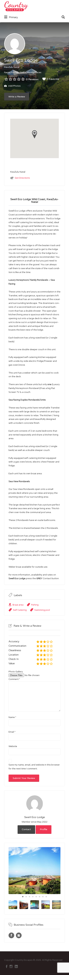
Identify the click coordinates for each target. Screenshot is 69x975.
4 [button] (32, 896)
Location (14, 654)
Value (12, 663)
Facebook (6, 966)
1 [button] (22, 896)
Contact (26, 829)
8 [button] (46, 896)
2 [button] (26, 896)
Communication (17, 645)
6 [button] (39, 896)
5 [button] (36, 896)
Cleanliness (15, 650)
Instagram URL (19, 935)
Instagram (11, 966)
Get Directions (22, 178)
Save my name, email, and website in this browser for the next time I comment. (34, 766)
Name (12, 717)
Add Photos (14, 86)
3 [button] (29, 896)
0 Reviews (32, 79)
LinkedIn (16, 966)
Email (12, 732)
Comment (14, 679)
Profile (43, 829)
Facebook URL (11, 935)
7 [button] (43, 896)
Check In (14, 659)
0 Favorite (53, 79)
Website (13, 746)
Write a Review (16, 96)
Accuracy (14, 641)
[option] (34, 870)
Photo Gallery (16, 671)
